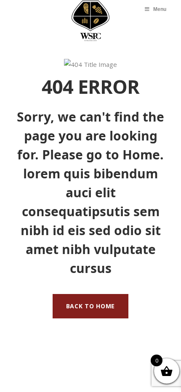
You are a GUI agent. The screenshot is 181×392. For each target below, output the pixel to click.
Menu (159, 9)
